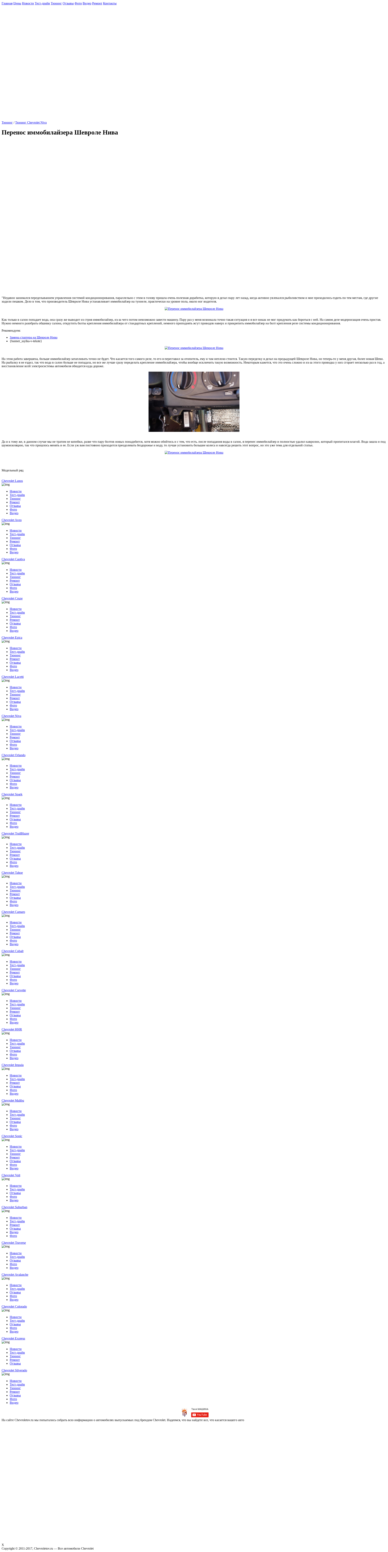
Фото (78, 3)
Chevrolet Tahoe (12, 872)
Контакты (110, 3)
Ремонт (97, 3)
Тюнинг (56, 3)
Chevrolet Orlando (13, 755)
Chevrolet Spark (12, 794)
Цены (17, 3)
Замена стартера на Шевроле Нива (33, 337)
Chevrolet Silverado (14, 1370)
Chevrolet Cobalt (12, 951)
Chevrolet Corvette (14, 990)
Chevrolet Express (13, 1338)
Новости (28, 3)
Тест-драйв (42, 3)
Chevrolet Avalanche (15, 1274)
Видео (87, 3)
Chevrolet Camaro (13, 912)
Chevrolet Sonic (12, 1136)
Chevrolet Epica (12, 637)
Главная (7, 3)
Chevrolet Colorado (14, 1306)
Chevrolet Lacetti (13, 676)
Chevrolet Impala (13, 1065)
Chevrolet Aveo (12, 520)
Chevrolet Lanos (12, 481)
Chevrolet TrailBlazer (15, 833)
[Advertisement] (100, 30)
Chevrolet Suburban (14, 1207)
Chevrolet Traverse (14, 1242)
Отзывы (68, 3)
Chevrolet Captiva (13, 559)
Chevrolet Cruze (12, 598)
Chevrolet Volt (11, 1175)
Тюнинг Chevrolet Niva (31, 122)
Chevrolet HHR (12, 1029)
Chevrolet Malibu (13, 1100)
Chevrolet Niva (11, 716)
